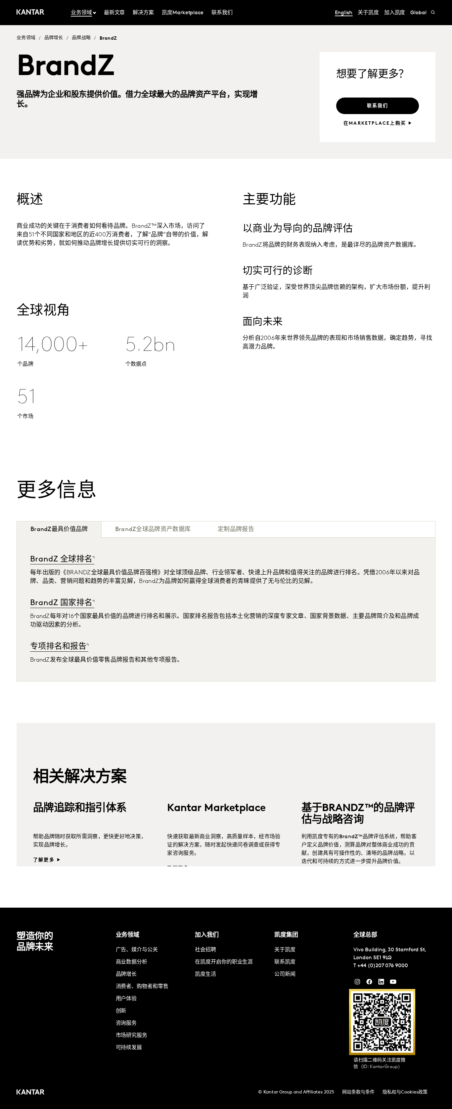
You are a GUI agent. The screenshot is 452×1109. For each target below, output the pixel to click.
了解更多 (44, 830)
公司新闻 (284, 974)
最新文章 (114, 13)
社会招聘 (205, 950)
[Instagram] (357, 983)
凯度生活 (205, 974)
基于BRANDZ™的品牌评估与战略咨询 (358, 784)
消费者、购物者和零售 (142, 986)
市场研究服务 (132, 1035)
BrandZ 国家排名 (61, 603)
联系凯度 (284, 962)
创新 (121, 1011)
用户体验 (126, 999)
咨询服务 (126, 1023)
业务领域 (26, 37)
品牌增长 (53, 37)
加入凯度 (394, 13)
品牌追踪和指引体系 (80, 778)
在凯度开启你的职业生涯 (224, 962)
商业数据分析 (132, 962)
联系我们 (222, 13)
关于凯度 (368, 13)
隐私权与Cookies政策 (405, 1092)
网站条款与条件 (358, 1092)
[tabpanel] (226, 609)
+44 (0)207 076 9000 (382, 965)
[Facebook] (369, 983)
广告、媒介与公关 (137, 950)
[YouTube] (381, 983)
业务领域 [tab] (81, 13)
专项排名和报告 (58, 647)
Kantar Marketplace (216, 778)
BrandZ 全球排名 (61, 559)
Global (418, 13)
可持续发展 (129, 1047)
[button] (427, 529)
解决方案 (143, 13)
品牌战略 (81, 37)
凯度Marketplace (182, 13)
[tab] (153, 529)
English (343, 13)
